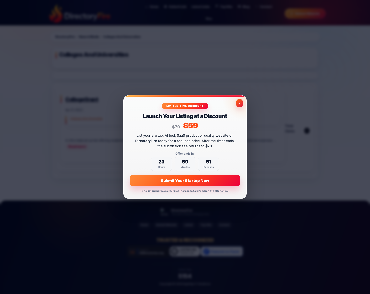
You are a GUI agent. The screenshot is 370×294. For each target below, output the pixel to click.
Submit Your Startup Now (185, 180)
